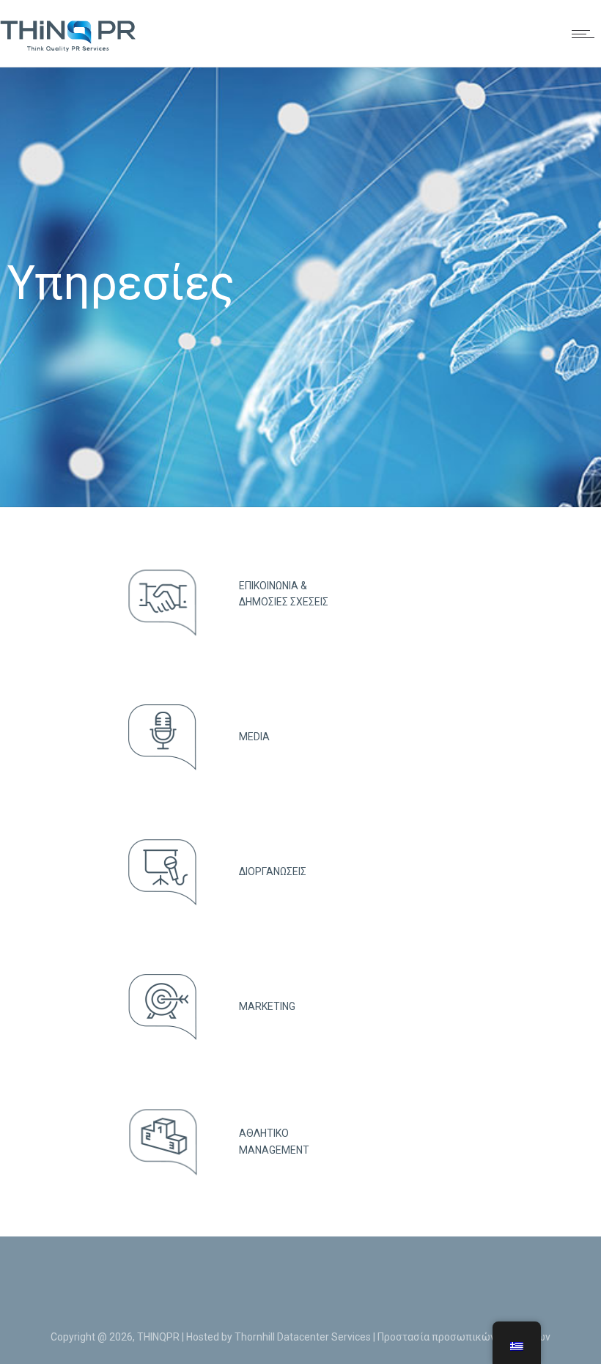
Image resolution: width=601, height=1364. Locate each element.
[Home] (68, 48)
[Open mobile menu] (586, 33)
